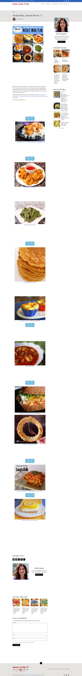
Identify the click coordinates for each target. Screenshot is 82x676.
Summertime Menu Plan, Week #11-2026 (34, 611)
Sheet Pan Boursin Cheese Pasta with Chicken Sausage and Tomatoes (65, 97)
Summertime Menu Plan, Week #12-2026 (25, 611)
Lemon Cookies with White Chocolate (65, 124)
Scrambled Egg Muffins (24, 320)
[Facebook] (66, 1)
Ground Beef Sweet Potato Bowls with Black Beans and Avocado (64, 107)
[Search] (68, 4)
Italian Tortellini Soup (20, 96)
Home (13, 11)
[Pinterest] (68, 1)
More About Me (39, 574)
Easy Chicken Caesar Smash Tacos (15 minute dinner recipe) (65, 116)
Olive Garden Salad (38, 491)
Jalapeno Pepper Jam (65, 60)
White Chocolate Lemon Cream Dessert (35, 96)
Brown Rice (31, 141)
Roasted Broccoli (39, 141)
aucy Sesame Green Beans (30, 224)
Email (14, 638)
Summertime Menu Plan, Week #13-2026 (16, 611)
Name (14, 634)
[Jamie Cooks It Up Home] (21, 4)
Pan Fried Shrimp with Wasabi (30, 187)
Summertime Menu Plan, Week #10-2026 (44, 611)
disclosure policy (28, 24)
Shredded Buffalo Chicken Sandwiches (28, 413)
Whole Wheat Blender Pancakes (29, 282)
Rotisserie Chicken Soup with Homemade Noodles (65, 77)
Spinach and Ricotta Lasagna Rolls (25, 491)
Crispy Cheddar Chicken (56, 61)
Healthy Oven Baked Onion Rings (30, 444)
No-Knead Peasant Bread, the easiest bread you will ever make (57, 79)
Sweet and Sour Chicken (39, 94)
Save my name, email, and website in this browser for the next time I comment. (23, 642)
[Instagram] (64, 1)
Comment (14, 622)
